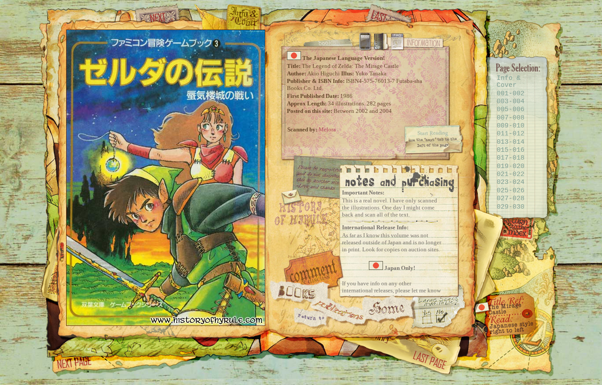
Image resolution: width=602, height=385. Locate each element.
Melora (327, 129)
